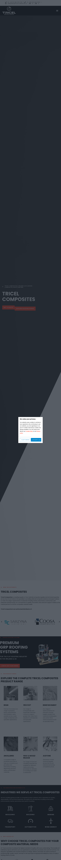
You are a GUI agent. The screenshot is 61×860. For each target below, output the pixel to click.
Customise (25, 440)
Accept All (36, 440)
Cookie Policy (29, 431)
